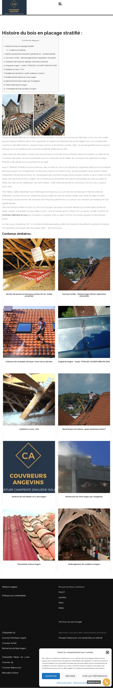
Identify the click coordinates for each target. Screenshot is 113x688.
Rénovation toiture (10, 673)
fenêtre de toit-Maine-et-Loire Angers (20, 77)
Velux (61, 603)
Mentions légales (9, 587)
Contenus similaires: (16, 50)
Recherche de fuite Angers (14, 648)
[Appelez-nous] (106, 682)
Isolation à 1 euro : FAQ (14, 69)
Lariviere (62, 597)
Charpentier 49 (8, 633)
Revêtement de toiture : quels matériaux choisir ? (24, 73)
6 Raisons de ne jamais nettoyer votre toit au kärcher (26, 61)
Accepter (51, 676)
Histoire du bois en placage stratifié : (19, 46)
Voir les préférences (94, 676)
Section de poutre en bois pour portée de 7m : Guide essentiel (29, 54)
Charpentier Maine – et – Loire (15, 657)
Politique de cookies (64, 683)
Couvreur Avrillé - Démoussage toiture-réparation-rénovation (30, 58)
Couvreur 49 (7, 662)
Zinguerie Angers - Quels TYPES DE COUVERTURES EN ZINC (30, 65)
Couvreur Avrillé (9, 643)
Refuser (70, 676)
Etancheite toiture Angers (15, 85)
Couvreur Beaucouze (11, 667)
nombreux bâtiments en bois (15, 215)
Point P (62, 592)
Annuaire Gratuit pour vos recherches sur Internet (80, 638)
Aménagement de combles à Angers (20, 89)
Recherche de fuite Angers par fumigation (22, 81)
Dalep (61, 608)
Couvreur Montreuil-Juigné (14, 638)
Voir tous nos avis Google (70, 622)
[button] (107, 652)
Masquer (35, 40)
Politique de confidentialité (83, 683)
